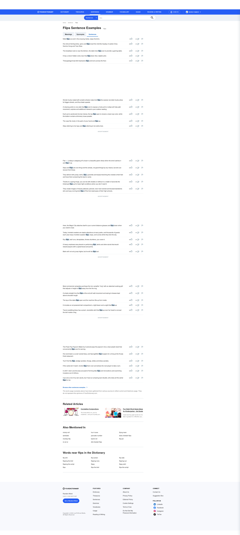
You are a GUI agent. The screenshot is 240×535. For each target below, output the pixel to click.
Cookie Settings (128, 503)
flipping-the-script (68, 464)
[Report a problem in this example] (142, 39)
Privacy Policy (127, 496)
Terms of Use (127, 507)
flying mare (122, 432)
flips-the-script (123, 467)
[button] (174, 12)
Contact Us (156, 492)
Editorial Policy (128, 499)
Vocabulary (96, 507)
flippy (93, 464)
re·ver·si (65, 442)
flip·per (121, 439)
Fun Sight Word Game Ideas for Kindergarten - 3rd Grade (133, 410)
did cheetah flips (96, 442)
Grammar (96, 503)
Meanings (68, 34)
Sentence (70, 22)
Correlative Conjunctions (90, 409)
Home (64, 22)
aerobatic (66, 435)
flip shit (65, 458)
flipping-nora (95, 461)
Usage (95, 511)
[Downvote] (138, 39)
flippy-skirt (122, 464)
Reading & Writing (99, 514)
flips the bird (95, 467)
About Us (126, 492)
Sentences (89, 18)
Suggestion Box (158, 496)
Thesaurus (96, 496)
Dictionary (96, 492)
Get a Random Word (71, 501)
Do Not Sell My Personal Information (130, 512)
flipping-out (123, 461)
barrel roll (94, 439)
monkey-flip (66, 439)
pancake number (96, 435)
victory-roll (66, 432)
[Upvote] (131, 39)
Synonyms (80, 34)
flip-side (121, 458)
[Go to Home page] (45, 12)
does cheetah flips (125, 435)
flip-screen (94, 458)
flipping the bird (68, 461)
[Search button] (153, 18)
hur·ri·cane (94, 432)
